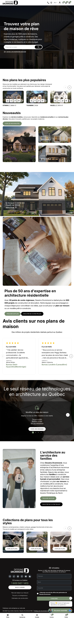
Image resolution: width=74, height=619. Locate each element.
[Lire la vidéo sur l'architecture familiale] (19, 478)
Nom (39, 582)
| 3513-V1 (56, 105)
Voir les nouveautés (12, 123)
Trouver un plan (12, 314)
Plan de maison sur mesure (19, 593)
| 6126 (32, 105)
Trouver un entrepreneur (20, 595)
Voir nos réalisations (37, 423)
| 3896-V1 (9, 105)
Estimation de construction (20, 598)
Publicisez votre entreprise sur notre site (14, 608)
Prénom (40, 576)
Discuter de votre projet (32, 314)
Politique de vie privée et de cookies (44, 611)
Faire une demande (37, 429)
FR (55, 3)
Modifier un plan (37, 421)
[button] (65, 87)
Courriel (40, 588)
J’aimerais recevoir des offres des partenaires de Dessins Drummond (53, 593)
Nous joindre (20, 587)
